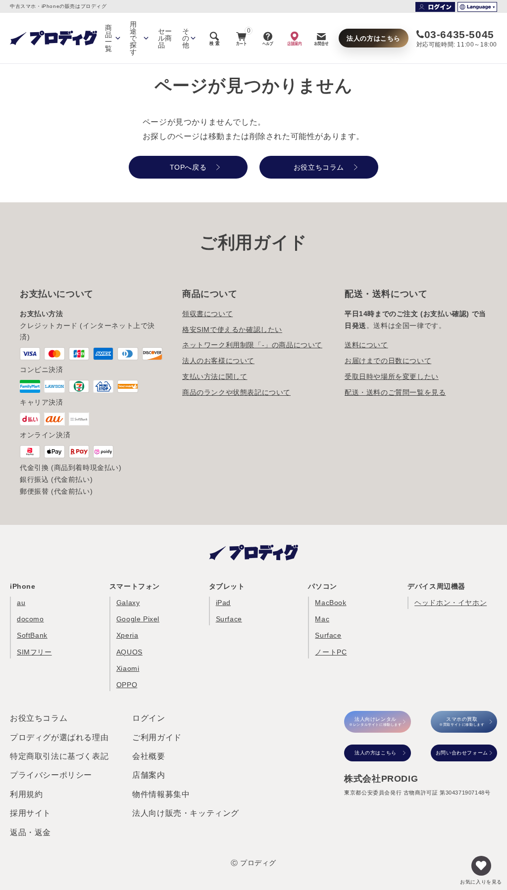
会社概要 (148, 756)
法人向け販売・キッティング (185, 813)
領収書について (207, 314)
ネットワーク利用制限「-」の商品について (252, 345)
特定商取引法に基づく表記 (59, 756)
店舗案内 (148, 775)
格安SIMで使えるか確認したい (232, 329)
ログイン (148, 718)
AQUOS (129, 652)
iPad (223, 603)
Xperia (127, 635)
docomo (30, 619)
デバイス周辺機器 (436, 586)
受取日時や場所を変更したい (392, 376)
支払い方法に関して (214, 376)
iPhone (23, 586)
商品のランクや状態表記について (236, 392)
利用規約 (26, 794)
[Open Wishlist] (481, 866)
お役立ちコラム (38, 718)
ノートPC (331, 652)
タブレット (227, 586)
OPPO (126, 685)
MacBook (330, 603)
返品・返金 (30, 832)
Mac (322, 619)
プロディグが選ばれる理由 (59, 737)
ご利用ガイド (157, 737)
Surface (229, 619)
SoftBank (32, 635)
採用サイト (30, 813)
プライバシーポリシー (51, 775)
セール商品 (165, 38)
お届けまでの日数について (388, 361)
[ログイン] (435, 7)
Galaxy (128, 603)
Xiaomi (128, 668)
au (21, 603)
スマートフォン (134, 586)
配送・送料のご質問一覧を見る (395, 392)
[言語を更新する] (477, 7)
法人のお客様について (218, 361)
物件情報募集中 (161, 794)
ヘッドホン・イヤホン (450, 603)
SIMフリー (34, 652)
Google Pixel (137, 619)
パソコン (322, 586)
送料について (366, 345)
